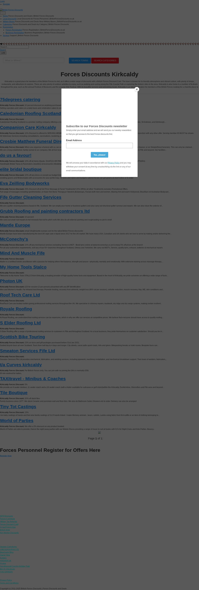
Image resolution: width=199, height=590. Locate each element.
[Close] (136, 89)
